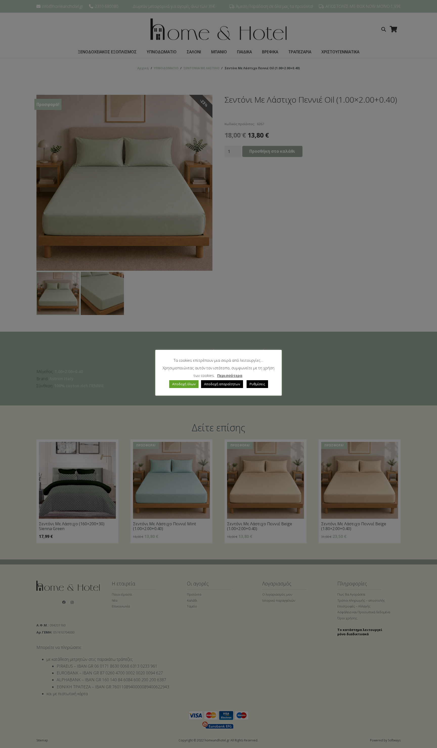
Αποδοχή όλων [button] (183, 384)
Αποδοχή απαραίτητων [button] (222, 384)
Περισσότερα (229, 375)
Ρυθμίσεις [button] (257, 384)
